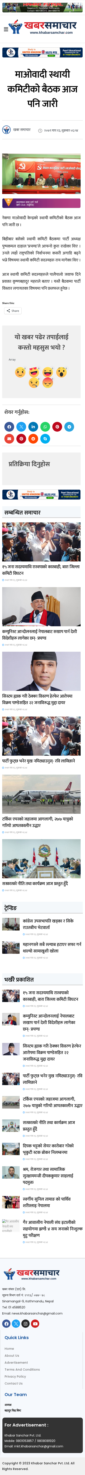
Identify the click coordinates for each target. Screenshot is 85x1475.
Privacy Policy (15, 1376)
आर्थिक (9, 874)
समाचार (9, 557)
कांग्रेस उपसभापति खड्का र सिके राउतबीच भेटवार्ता (48, 924)
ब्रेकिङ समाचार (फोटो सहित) (19, 810)
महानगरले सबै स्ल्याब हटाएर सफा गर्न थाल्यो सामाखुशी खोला (52, 948)
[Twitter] (16, 1324)
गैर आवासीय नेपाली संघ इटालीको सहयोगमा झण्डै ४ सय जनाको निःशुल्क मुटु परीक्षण (53, 1229)
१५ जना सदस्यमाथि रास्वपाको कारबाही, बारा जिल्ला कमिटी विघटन (41, 570)
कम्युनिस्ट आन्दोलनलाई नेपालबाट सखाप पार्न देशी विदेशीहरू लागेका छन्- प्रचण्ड (39, 635)
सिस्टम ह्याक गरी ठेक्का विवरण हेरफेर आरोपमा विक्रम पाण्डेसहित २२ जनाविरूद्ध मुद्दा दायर (37, 700)
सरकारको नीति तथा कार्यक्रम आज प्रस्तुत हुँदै (35, 883)
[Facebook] (6, 1324)
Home (9, 1348)
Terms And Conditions (22, 1369)
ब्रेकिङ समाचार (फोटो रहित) (19, 622)
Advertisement (16, 1362)
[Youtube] (35, 1324)
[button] (9, 427)
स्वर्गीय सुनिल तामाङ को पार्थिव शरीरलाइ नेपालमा (47, 1202)
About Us (12, 1355)
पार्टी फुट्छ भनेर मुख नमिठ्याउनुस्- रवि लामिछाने (38, 761)
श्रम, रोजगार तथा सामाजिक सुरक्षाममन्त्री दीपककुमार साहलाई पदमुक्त (48, 1176)
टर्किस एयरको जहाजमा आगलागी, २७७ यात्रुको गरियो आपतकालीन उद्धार (37, 822)
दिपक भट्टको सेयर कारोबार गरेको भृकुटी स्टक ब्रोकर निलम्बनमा (48, 1149)
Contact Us (14, 1383)
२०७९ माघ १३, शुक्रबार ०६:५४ (15, 580)
